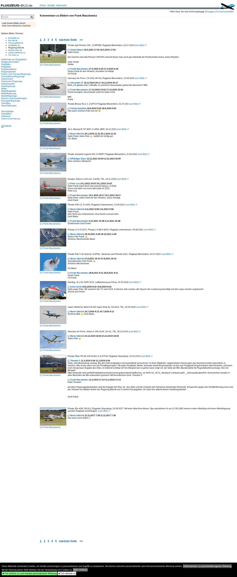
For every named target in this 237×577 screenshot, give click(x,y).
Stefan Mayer (76, 50)
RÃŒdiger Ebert (78, 159)
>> (81, 39)
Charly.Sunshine (78, 108)
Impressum (61, 5)
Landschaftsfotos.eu (16, 53)
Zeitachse (5, 116)
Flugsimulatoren (8, 69)
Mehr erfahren (80, 569)
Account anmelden (225, 11)
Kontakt (51, 5)
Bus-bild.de (13, 40)
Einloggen (210, 11)
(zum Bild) (139, 45)
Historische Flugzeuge (11, 81)
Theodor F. (75, 360)
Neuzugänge (7, 111)
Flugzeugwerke (8, 71)
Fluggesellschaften (10, 62)
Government (7, 79)
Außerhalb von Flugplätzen (14, 59)
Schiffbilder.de (14, 45)
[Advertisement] (103, 25)
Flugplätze (6, 67)
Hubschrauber (8, 84)
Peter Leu (75, 183)
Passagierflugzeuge (10, 101)
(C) (41, 65)
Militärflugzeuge (8, 93)
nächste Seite (68, 39)
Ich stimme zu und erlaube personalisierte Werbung (29, 573)
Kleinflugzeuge (8, 86)
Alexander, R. (76, 83)
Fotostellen (6, 114)
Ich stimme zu (67, 573)
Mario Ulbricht (77, 134)
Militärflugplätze (8, 91)
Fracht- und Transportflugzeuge (16, 74)
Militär (4, 88)
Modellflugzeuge (9, 96)
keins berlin (76, 287)
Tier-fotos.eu (13, 55)
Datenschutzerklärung (10, 119)
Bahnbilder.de (13, 38)
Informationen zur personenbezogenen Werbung (207, 566)
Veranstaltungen (9, 105)
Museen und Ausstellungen (14, 98)
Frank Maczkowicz (52, 65)
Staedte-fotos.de (15, 50)
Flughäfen (6, 64)
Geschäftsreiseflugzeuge (13, 76)
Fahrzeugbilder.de (15, 43)
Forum (43, 5)
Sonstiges (6, 103)
